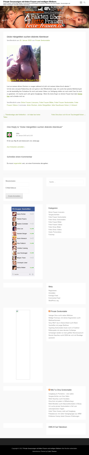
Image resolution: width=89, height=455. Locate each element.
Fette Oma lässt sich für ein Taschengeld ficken (68, 115)
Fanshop (51, 234)
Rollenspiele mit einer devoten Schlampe (62, 330)
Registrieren (53, 290)
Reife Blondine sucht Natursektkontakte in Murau (65, 404)
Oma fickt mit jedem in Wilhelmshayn (61, 401)
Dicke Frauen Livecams (29, 102)
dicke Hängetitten (44, 105)
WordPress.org (54, 300)
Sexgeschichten (54, 214)
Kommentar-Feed (54, 298)
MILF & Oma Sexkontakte (61, 390)
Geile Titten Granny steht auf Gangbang (62, 411)
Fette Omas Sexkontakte (57, 219)
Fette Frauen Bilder (46, 102)
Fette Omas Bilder (55, 227)
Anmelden (52, 293)
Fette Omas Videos (55, 229)
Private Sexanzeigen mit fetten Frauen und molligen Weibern (29, 2)
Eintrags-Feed (53, 295)
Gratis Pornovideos (55, 232)
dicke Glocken (32, 105)
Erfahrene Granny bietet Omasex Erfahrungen (64, 416)
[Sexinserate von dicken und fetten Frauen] (44, 17)
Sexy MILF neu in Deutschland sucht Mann (63, 323)
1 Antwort (73, 105)
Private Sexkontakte (42, 40)
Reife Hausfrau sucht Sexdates (59, 399)
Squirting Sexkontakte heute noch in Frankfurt (64, 328)
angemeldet (18, 163)
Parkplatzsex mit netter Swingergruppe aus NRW (65, 414)
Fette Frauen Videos (55, 224)
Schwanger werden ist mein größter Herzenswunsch (66, 333)
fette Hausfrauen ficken (60, 105)
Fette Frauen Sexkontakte (63, 102)
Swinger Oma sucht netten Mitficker (61, 315)
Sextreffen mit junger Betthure (59, 325)
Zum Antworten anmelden (15, 147)
